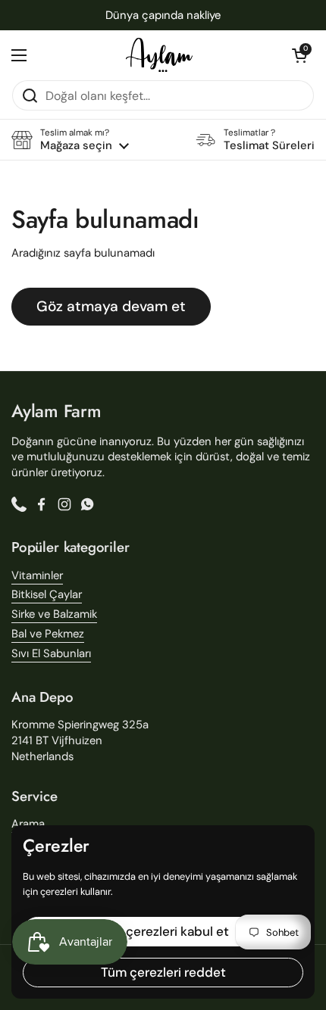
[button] (299, 55)
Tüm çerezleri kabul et (163, 931)
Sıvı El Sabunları (51, 653)
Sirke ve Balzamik (54, 614)
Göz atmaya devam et (111, 306)
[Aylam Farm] (159, 55)
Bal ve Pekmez (47, 633)
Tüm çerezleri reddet (163, 972)
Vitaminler (37, 575)
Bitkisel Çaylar (46, 594)
